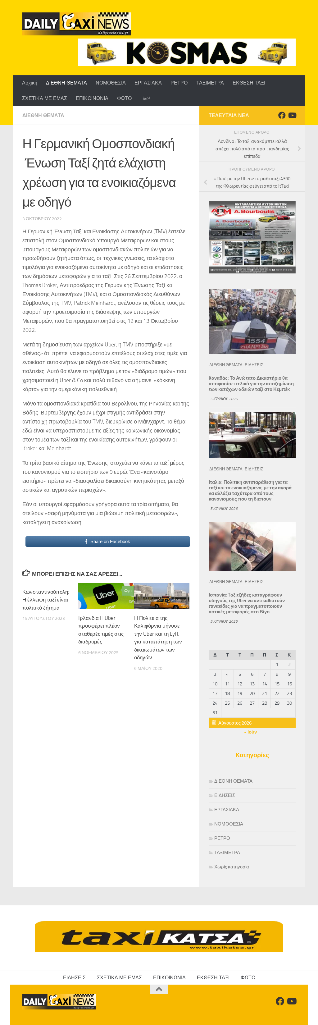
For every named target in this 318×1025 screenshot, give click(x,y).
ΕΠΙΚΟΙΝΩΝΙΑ (92, 98)
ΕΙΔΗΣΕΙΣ (254, 365)
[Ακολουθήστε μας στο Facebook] (282, 115)
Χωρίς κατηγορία (231, 867)
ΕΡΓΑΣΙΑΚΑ (148, 83)
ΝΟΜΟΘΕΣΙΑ (111, 83)
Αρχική (29, 83)
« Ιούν (250, 732)
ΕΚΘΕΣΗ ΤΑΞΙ (249, 83)
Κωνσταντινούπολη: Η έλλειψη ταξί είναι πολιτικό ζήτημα (45, 600)
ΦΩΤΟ (124, 98)
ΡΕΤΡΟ (179, 83)
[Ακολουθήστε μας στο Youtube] (292, 115)
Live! (145, 98)
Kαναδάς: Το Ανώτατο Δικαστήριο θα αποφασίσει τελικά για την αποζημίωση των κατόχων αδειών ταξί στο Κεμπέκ (251, 383)
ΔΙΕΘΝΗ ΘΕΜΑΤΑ (66, 83)
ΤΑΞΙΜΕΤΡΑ (210, 83)
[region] (187, 52)
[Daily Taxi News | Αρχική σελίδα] (76, 23)
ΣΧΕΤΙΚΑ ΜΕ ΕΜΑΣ (44, 98)
